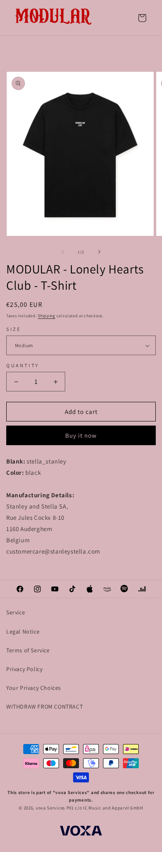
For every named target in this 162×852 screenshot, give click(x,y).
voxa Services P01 (55, 808)
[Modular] (54, 17)
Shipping (46, 315)
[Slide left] (63, 252)
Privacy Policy (24, 669)
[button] (142, 18)
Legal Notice (22, 631)
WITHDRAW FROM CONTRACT (44, 706)
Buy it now (81, 435)
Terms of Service (28, 650)
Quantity (22, 365)
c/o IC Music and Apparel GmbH (109, 808)
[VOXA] (81, 831)
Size (13, 329)
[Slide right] (99, 252)
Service (15, 612)
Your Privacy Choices (33, 688)
